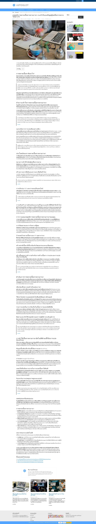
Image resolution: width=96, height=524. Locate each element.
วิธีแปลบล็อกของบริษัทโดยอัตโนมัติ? (19, 494)
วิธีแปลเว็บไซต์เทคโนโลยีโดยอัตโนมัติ (38, 494)
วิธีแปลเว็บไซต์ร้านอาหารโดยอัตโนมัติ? (56, 494)
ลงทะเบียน (42, 9)
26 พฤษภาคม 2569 (34, 497)
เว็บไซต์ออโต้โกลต (21, 9)
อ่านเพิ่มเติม (14, 504)
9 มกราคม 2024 (24, 18)
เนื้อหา (33, 18)
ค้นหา (68, 14)
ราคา (37, 9)
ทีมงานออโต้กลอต (17, 18)
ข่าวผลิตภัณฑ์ (32, 517)
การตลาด (42, 18)
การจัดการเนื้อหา (37, 18)
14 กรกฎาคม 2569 (16, 497)
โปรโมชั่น (32, 520)
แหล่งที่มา (18, 124)
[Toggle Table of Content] (22, 69)
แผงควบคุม (48, 9)
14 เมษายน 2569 (52, 497)
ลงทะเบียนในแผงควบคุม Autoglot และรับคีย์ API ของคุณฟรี (30, 460)
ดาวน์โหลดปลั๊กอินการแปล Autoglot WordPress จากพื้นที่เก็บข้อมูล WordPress (34, 459)
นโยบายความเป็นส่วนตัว (70, 516)
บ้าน (14, 9)
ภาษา (31, 518)
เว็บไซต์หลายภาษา (48, 18)
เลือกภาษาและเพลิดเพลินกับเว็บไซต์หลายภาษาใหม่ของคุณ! (30, 462)
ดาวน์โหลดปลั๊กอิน (30, 9)
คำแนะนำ (29, 18)
